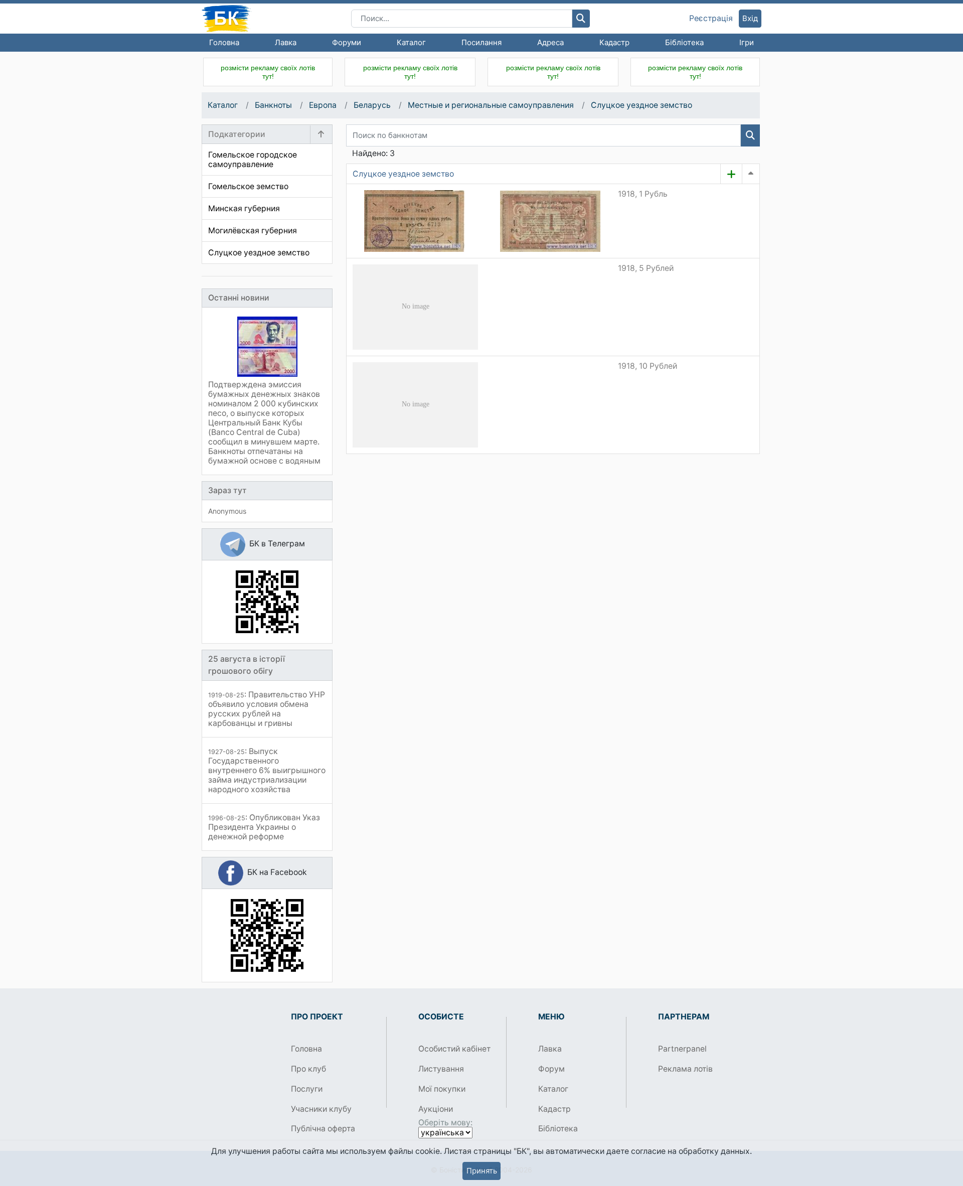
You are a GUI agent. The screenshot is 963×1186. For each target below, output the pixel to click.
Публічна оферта (323, 1128)
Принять (481, 1170)
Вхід (750, 18)
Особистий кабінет (454, 1049)
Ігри (746, 42)
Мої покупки (441, 1089)
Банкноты (273, 105)
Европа (323, 105)
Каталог (411, 42)
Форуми (346, 42)
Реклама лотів (685, 1069)
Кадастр (614, 42)
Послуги (307, 1089)
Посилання (481, 42)
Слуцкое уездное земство (641, 105)
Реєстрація (711, 19)
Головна (224, 42)
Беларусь (372, 105)
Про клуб (308, 1069)
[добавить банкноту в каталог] (731, 174)
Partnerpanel (682, 1049)
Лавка (285, 42)
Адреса (550, 42)
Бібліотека (684, 42)
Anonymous (227, 511)
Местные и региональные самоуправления (491, 105)
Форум (551, 1069)
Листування (441, 1069)
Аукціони (435, 1109)
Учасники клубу (321, 1109)
